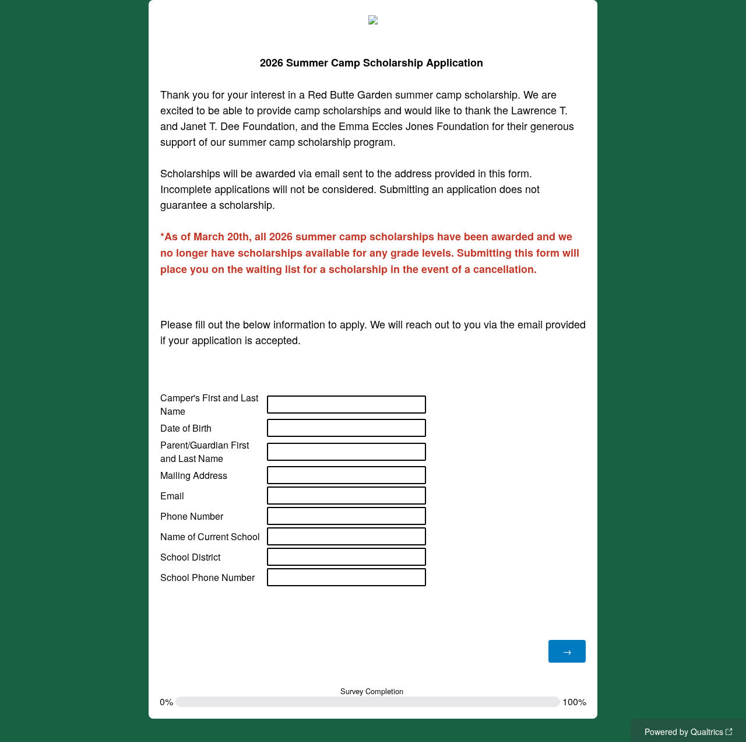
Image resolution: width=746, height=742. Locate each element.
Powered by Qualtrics (684, 731)
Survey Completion (371, 691)
